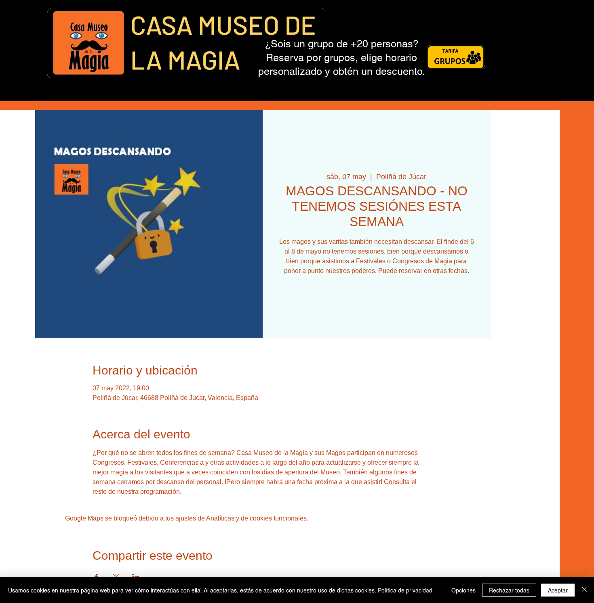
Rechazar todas (509, 590)
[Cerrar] (584, 590)
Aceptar (558, 590)
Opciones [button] (463, 590)
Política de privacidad (405, 590)
